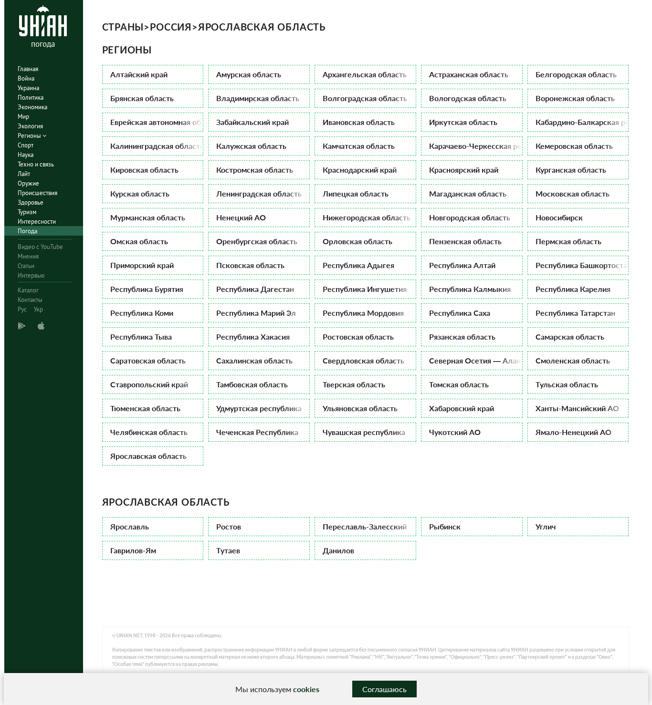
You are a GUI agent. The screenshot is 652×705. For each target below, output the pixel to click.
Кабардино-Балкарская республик (582, 121)
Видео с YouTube (40, 247)
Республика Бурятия (146, 288)
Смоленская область (573, 360)
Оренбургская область (256, 241)
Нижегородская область (366, 217)
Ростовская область (358, 336)
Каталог (28, 290)
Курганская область (571, 169)
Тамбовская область (252, 384)
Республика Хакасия (253, 336)
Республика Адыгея (358, 265)
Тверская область (354, 384)
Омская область (139, 241)
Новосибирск (559, 217)
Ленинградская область (259, 193)
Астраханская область (468, 74)
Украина (28, 88)
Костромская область (254, 169)
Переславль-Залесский (365, 526)
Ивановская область (359, 121)
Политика (30, 97)
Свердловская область (363, 360)
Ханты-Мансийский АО (577, 408)
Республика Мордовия (363, 312)
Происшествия (37, 193)
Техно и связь (36, 164)
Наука (25, 155)
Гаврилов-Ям (133, 550)
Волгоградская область (365, 98)
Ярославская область (148, 455)
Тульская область (567, 384)
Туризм (27, 212)
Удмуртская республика (259, 408)
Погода (27, 231)
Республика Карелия (573, 288)
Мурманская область (147, 217)
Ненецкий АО (241, 217)
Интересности (37, 222)
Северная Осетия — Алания (476, 360)
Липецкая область (356, 193)
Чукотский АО (455, 431)
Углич (546, 526)
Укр (38, 309)
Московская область (573, 193)
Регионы (30, 136)
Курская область (139, 193)
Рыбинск (445, 526)
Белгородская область (576, 74)
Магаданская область (467, 193)
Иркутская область (463, 121)
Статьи (26, 266)
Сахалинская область (254, 360)
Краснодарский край (360, 169)
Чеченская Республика (257, 431)
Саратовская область (148, 360)
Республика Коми (141, 312)
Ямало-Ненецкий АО (573, 431)
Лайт (24, 174)
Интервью (31, 275)
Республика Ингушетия (365, 288)
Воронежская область (575, 98)
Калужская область (251, 145)
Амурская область (248, 74)
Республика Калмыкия (470, 288)
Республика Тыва (141, 336)
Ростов (228, 526)
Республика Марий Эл (256, 312)
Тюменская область (145, 408)
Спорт (25, 145)
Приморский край (142, 265)
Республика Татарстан (575, 312)
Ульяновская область (360, 408)
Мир (23, 117)
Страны (123, 26)
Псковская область (250, 265)
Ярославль (129, 526)
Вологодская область (467, 98)
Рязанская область (462, 336)
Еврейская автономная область (157, 121)
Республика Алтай (462, 265)
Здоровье (30, 202)
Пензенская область (465, 241)
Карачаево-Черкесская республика (476, 145)
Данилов (338, 550)
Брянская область (142, 98)
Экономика (32, 107)
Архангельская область (365, 74)
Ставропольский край (149, 384)
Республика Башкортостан (582, 265)
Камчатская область (359, 145)
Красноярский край (463, 169)
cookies (306, 689)
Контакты (30, 300)
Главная (28, 69)
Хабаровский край (461, 408)
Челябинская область (149, 431)
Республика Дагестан (255, 288)
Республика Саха (459, 312)
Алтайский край (139, 74)
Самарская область (570, 336)
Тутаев (228, 550)
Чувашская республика (364, 431)
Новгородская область (469, 217)
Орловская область (357, 241)
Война (26, 78)
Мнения (28, 256)
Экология (30, 126)
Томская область (459, 384)
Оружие (28, 183)
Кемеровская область (574, 145)
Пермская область (568, 241)
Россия (171, 26)
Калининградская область (157, 145)
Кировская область (144, 169)
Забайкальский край (252, 121)
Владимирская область (257, 98)
